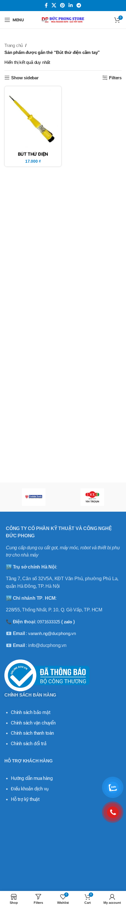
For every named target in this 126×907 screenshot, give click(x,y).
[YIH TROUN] (92, 497)
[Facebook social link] (46, 5)
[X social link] (54, 5)
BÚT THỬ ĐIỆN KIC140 (33, 156)
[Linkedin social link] (71, 5)
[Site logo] (63, 19)
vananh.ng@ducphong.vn (52, 633)
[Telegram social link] (79, 5)
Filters (115, 77)
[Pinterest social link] (62, 5)
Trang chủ (13, 45)
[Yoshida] (33, 497)
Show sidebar (25, 77)
